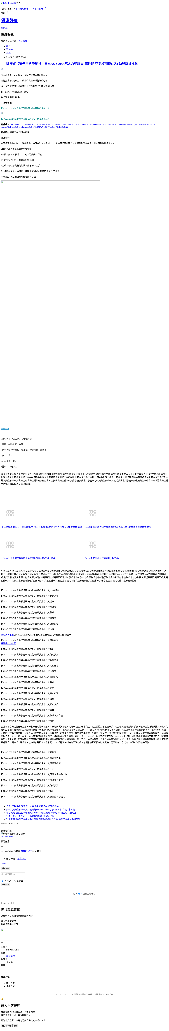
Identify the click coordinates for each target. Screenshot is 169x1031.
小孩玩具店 (6, 527)
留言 (30, 851)
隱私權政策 (99, 994)
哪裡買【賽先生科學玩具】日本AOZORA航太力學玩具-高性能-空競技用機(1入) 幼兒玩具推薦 (72, 63)
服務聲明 (109, 994)
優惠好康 (9, 20)
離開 (15, 1026)
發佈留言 (5, 885)
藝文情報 (22, 41)
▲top (3, 863)
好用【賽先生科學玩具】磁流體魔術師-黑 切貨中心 (30, 816)
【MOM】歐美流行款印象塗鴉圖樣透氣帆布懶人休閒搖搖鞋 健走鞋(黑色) (118, 527)
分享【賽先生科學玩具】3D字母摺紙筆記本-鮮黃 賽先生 (32, 806)
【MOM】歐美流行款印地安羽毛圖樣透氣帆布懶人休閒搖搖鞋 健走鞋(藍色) (47, 527)
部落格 (9, 49)
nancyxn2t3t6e (7, 836)
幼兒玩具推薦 (7, 635)
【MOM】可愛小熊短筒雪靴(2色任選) (101, 558)
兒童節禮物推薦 (8, 643)
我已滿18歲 (6, 1026)
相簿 (8, 46)
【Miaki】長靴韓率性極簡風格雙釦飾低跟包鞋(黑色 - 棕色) (28, 558)
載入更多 (5, 868)
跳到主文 (5, 28)
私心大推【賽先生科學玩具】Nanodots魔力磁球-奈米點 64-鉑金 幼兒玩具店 (41, 813)
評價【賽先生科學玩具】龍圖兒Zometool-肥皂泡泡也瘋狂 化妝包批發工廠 (40, 809)
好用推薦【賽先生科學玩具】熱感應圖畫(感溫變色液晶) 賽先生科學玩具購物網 (43, 819)
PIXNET (65, 994)
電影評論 (21, 859)
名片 (8, 52)
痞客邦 (24, 851)
